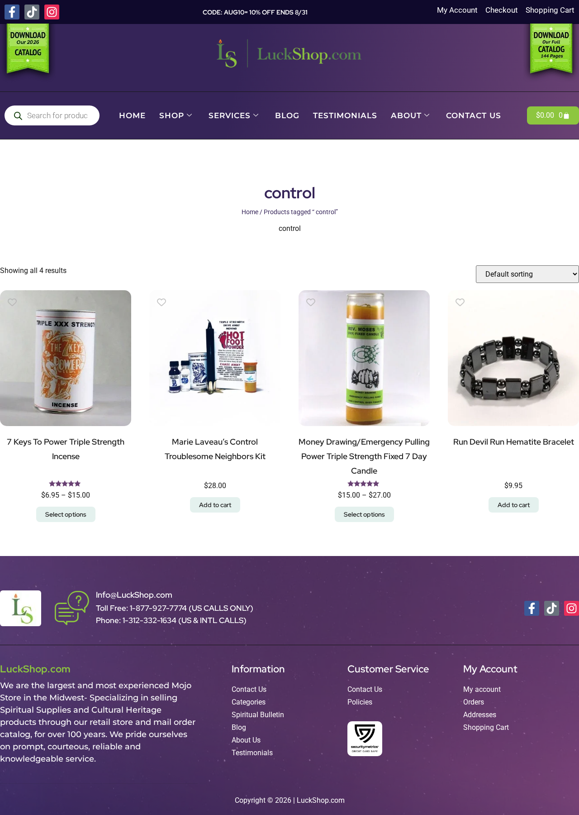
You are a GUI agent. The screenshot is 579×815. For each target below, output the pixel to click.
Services (230, 115)
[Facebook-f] (12, 12)
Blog (287, 115)
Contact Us (473, 115)
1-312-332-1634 (150, 620)
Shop (171, 115)
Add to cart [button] (215, 505)
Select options (65, 514)
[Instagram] (51, 12)
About (406, 115)
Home (132, 115)
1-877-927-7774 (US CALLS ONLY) (191, 608)
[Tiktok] (31, 12)
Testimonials (345, 115)
